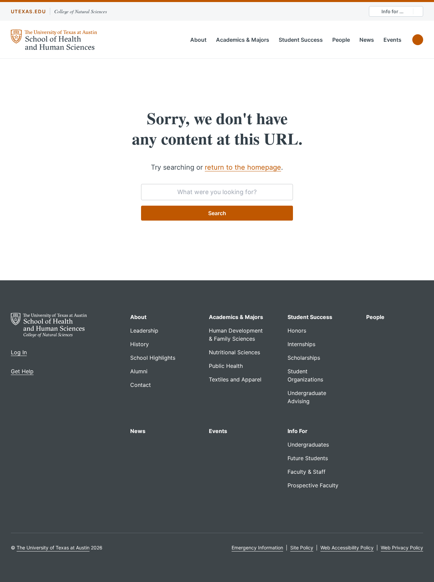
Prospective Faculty (313, 485)
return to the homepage (243, 167)
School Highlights (152, 357)
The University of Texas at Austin (53, 547)
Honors (297, 330)
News (366, 39)
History (139, 344)
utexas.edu (28, 11)
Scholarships (304, 357)
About (198, 39)
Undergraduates (308, 444)
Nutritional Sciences (234, 352)
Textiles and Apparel (235, 379)
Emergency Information (257, 547)
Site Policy (301, 547)
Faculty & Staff (307, 471)
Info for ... (392, 11)
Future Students (308, 458)
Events (392, 39)
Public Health (226, 365)
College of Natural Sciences (80, 11)
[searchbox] (217, 192)
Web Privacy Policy (402, 547)
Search (217, 213)
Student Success (301, 39)
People (341, 39)
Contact (140, 384)
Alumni (138, 371)
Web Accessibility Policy (347, 547)
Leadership (144, 330)
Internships (301, 344)
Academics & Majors (242, 39)
